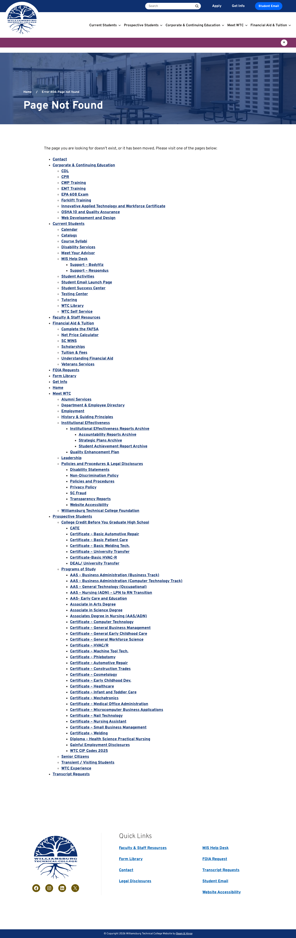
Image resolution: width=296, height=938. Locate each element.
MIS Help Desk (74, 259)
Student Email (269, 6)
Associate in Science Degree (96, 610)
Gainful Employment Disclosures (100, 745)
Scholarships (73, 346)
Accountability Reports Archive (107, 434)
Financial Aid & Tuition (73, 323)
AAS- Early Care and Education (98, 598)
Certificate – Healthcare (92, 686)
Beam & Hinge (184, 933)
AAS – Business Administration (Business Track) (114, 575)
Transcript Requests (71, 774)
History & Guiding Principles (87, 417)
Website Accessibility (89, 505)
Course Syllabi (74, 241)
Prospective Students (72, 516)
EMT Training (73, 188)
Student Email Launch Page (86, 282)
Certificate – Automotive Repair (99, 663)
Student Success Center (83, 288)
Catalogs (69, 235)
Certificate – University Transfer (100, 551)
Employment (72, 411)
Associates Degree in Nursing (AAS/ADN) (108, 616)
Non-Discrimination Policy (94, 475)
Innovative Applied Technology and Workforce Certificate (113, 206)
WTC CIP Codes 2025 (89, 750)
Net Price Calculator (80, 335)
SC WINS (69, 341)
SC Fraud (78, 493)
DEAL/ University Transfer (94, 563)
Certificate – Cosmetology (93, 674)
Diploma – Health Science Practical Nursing (110, 739)
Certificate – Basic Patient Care (99, 540)
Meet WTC (62, 393)
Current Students (69, 223)
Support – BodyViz (87, 264)
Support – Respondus (89, 270)
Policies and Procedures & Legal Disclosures (102, 464)
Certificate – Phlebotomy (92, 657)
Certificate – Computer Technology (101, 622)
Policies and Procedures (92, 481)
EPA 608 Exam (74, 194)
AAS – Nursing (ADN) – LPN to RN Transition (111, 592)
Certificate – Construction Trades (100, 668)
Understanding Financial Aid (87, 358)
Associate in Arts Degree (93, 604)
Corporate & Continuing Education (84, 165)
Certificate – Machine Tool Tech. (99, 651)
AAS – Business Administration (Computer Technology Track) (126, 581)
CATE (75, 528)
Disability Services (78, 247)
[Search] (197, 6)
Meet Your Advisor (78, 253)
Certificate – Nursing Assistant (98, 721)
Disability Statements (89, 469)
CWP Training (73, 182)
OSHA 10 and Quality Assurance (90, 212)
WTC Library (72, 305)
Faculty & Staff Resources (76, 317)
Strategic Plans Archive (100, 440)
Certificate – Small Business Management (108, 727)
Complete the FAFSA (80, 329)
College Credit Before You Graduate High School (105, 522)
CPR (65, 177)
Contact (60, 159)
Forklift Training (76, 200)
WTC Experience (76, 768)
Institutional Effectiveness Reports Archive (109, 428)
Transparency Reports (90, 499)
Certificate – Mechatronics (94, 698)
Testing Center (74, 294)
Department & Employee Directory (93, 405)
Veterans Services (77, 364)
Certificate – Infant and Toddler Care (103, 692)
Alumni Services (76, 399)
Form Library (64, 376)
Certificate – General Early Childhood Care (108, 633)
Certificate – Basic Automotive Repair (104, 534)
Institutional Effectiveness (85, 423)
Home (27, 92)
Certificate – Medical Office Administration (109, 704)
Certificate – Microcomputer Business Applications (116, 709)
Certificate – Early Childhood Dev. (100, 680)
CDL (65, 171)
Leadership (71, 458)
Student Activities (77, 276)
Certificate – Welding (89, 733)
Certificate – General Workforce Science (106, 639)
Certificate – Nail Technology (96, 715)
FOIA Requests (66, 370)
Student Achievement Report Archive (113, 446)
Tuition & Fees (74, 352)
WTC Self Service (77, 311)
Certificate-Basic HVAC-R (93, 557)
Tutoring (69, 300)
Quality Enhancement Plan (94, 452)
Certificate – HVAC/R (89, 645)
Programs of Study (78, 569)
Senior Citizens (75, 756)
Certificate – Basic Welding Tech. (100, 545)
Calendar (69, 229)
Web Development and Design (88, 218)
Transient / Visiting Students (87, 762)
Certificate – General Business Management (110, 627)
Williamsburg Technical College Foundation (100, 510)
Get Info (60, 382)
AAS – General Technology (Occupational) (108, 586)
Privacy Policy (83, 487)
